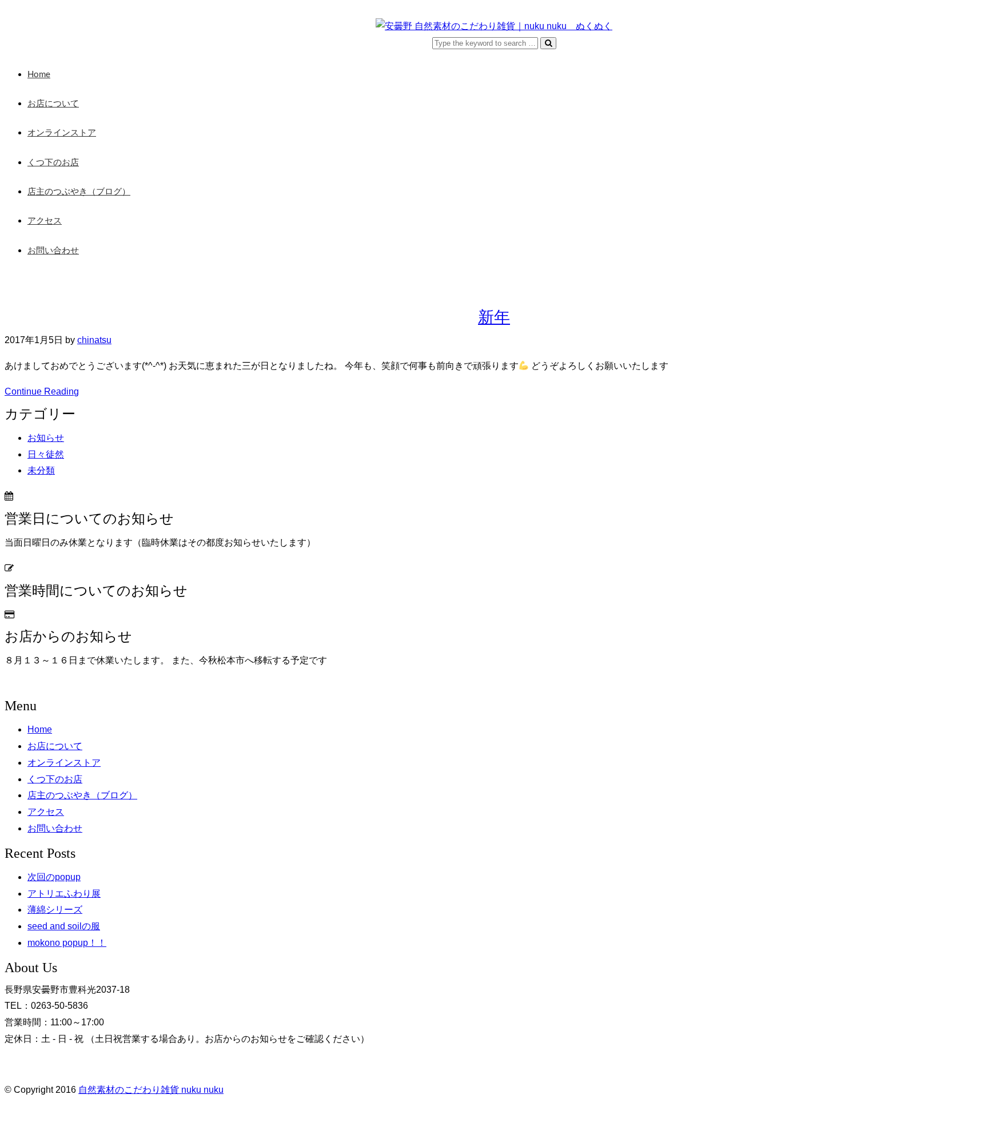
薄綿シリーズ (54, 909)
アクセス (44, 221)
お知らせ (45, 438)
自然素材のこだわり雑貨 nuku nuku (151, 1090)
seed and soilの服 (63, 926)
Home (38, 74)
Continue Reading (42, 391)
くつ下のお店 (53, 162)
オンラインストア (61, 133)
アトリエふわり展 (64, 893)
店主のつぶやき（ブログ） (78, 192)
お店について (53, 104)
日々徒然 (45, 454)
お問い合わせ (53, 250)
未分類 (41, 470)
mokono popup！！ (66, 943)
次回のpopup (54, 877)
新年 (494, 317)
